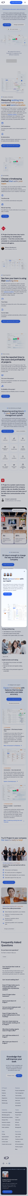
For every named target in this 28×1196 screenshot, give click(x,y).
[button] (25, 2)
